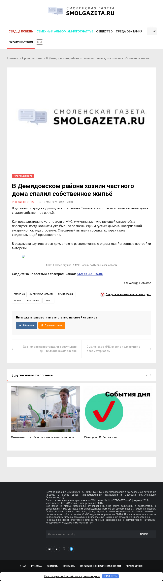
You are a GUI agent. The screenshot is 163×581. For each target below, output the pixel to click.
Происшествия (32, 58)
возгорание (33, 301)
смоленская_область (41, 294)
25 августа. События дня (100, 437)
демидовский (66, 294)
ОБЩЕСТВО (104, 31)
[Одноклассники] (56, 549)
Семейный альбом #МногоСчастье (65, 31)
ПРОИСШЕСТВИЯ (21, 42)
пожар (17, 301)
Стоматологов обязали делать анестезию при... (43, 437)
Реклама (36, 566)
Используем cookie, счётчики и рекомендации (72, 576)
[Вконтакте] (49, 549)
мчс (48, 301)
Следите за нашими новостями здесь (128, 294)
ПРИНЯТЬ (110, 576)
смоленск (19, 294)
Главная (12, 58)
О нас (23, 566)
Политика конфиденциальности (100, 566)
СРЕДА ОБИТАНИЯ (129, 31)
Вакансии (52, 566)
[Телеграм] (71, 549)
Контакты (69, 566)
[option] (45, 414)
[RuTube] (64, 549)
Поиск (144, 534)
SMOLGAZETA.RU (90, 274)
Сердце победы (21, 31)
